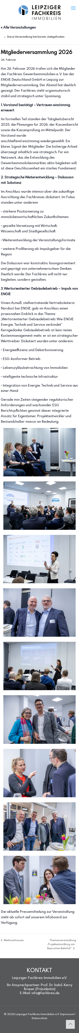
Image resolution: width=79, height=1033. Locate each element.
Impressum (67, 1014)
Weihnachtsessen (13, 940)
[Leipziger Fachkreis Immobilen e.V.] (39, 12)
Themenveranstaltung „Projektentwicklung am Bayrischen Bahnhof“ (61, 944)
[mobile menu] (73, 8)
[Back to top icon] (70, 1024)
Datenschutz (39, 1018)
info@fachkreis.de (45, 993)
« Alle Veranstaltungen (18, 27)
